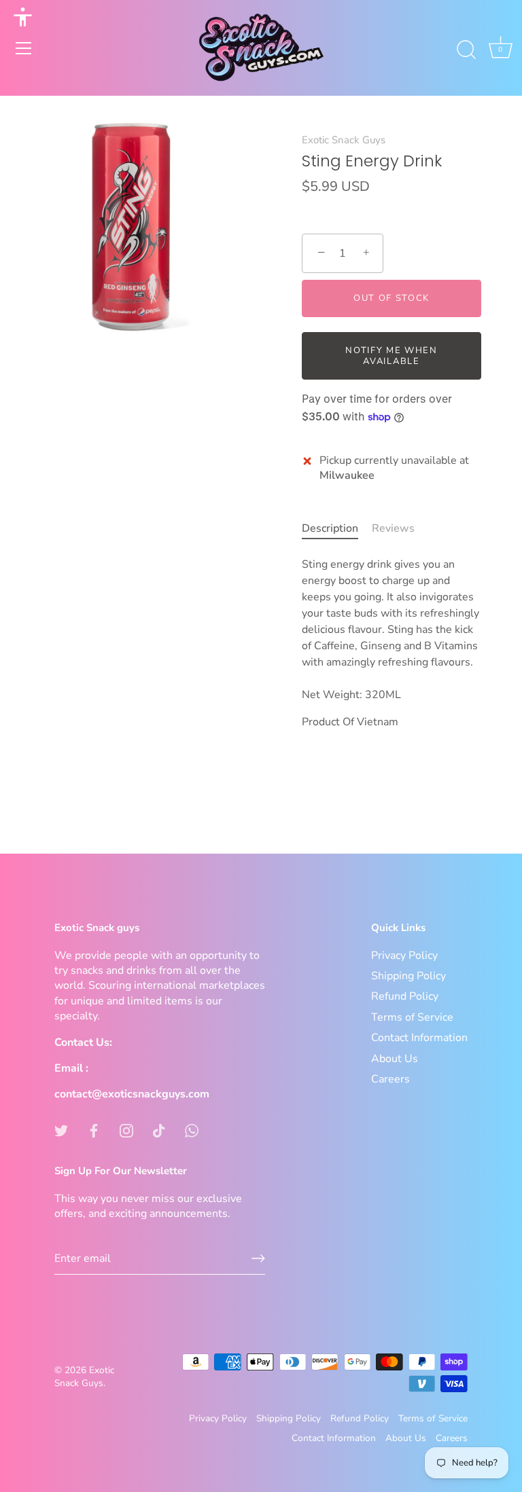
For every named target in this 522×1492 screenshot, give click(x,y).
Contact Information (419, 1037)
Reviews (393, 528)
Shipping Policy (408, 975)
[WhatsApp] (191, 1130)
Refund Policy (404, 996)
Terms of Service (412, 1017)
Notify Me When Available (391, 355)
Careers (390, 1079)
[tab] (337, 528)
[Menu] (24, 48)
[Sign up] (258, 1258)
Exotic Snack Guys (343, 140)
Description (330, 528)
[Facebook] (94, 1130)
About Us (394, 1058)
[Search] (466, 50)
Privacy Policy (404, 955)
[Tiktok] (159, 1130)
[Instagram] (126, 1130)
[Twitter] (61, 1130)
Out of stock (391, 298)
